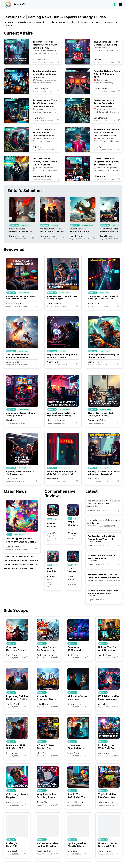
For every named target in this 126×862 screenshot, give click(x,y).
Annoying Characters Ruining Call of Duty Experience (103, 356)
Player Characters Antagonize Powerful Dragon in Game (80, 230)
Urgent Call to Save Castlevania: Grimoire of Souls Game (19, 556)
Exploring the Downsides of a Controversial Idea (20, 472)
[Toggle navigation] (120, 4)
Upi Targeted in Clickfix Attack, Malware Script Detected (76, 845)
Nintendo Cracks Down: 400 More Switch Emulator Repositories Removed (108, 845)
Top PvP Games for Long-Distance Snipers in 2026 (112, 230)
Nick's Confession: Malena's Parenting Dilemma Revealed (78, 698)
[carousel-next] (115, 218)
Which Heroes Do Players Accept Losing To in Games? (108, 698)
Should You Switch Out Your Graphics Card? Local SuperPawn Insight (77, 796)
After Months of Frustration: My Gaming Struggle (62, 297)
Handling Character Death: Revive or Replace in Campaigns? (104, 472)
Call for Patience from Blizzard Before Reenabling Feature (44, 132)
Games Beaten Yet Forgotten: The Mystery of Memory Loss (106, 162)
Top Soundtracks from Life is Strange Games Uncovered (44, 74)
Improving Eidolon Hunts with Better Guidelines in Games (17, 698)
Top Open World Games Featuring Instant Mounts (18, 356)
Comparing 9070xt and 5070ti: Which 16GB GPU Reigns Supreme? (77, 649)
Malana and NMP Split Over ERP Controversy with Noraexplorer (16, 747)
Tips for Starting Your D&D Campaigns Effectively (100, 414)
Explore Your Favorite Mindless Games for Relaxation (20, 297)
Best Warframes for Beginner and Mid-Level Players (47, 649)
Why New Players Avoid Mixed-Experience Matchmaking (61, 414)
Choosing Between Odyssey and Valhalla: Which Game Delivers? (17, 649)
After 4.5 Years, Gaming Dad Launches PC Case (47, 747)
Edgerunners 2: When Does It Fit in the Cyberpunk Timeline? (103, 297)
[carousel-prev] (10, 218)
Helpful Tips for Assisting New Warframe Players (108, 649)
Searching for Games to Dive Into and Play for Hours (22, 414)
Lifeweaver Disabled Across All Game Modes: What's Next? (77, 747)
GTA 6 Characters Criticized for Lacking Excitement (73, 524)
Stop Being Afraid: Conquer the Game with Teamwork (62, 356)
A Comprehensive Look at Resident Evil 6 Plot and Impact (47, 845)
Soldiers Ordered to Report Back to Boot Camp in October (104, 103)
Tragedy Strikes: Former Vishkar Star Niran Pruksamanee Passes (107, 132)
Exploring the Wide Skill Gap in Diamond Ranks (108, 747)
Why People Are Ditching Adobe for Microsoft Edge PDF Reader (47, 796)
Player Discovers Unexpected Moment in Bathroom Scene (20, 230)
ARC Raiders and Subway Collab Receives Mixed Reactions (46, 162)
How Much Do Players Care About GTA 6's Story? (52, 570)
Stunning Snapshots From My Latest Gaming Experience (22, 540)
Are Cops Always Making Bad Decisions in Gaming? (52, 230)
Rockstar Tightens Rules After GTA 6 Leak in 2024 (107, 74)
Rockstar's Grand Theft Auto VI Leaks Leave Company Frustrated (45, 103)
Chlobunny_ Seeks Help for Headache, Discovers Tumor (17, 796)
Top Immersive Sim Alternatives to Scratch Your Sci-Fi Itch (45, 45)
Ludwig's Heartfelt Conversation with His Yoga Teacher (17, 845)
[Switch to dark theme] (115, 4)
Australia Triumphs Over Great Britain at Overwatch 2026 (47, 698)
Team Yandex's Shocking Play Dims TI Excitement (73, 570)
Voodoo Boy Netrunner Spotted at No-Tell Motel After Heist (62, 472)
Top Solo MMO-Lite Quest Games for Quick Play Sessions (108, 796)
